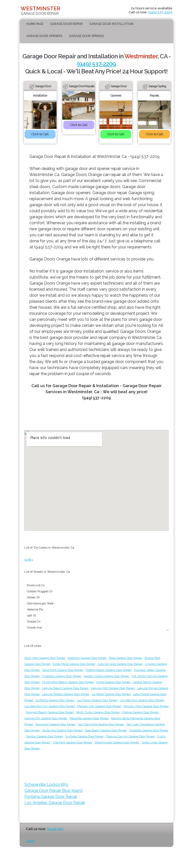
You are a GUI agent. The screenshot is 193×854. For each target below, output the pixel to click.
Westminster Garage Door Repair (116, 742)
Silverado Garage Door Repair (148, 730)
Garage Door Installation (111, 24)
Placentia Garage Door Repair (89, 718)
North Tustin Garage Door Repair (98, 712)
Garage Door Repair (66, 24)
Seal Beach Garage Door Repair (106, 730)
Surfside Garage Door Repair (84, 736)
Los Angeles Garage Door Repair (54, 802)
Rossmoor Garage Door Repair (55, 724)
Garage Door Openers (44, 36)
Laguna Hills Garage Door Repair (113, 688)
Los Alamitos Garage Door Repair (142, 700)
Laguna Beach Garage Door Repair (65, 688)
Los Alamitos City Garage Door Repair (49, 706)
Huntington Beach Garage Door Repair (68, 682)
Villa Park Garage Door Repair (72, 742)
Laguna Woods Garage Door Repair (65, 694)
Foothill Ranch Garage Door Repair (109, 670)
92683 (28, 559)
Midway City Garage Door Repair (99, 706)
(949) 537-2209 (160, 12)
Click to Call (40, 134)
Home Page (34, 24)
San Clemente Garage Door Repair (101, 724)
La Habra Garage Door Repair (111, 694)
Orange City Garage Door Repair (45, 718)
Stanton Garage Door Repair (44, 736)
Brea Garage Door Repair (125, 658)
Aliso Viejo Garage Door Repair (44, 658)
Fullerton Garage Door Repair (61, 676)
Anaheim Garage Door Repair (87, 658)
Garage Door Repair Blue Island (53, 790)
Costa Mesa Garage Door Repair (74, 664)
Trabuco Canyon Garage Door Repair (130, 736)
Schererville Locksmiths (46, 784)
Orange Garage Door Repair (140, 712)
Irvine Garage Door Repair (113, 682)
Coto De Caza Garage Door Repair (120, 664)
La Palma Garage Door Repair (55, 700)
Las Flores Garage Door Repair (97, 700)
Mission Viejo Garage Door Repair (146, 706)
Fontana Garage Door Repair (50, 796)
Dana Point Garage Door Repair (62, 670)
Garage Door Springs (86, 36)
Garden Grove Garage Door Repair (106, 676)
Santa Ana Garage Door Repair (62, 730)
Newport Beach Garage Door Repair (50, 712)
